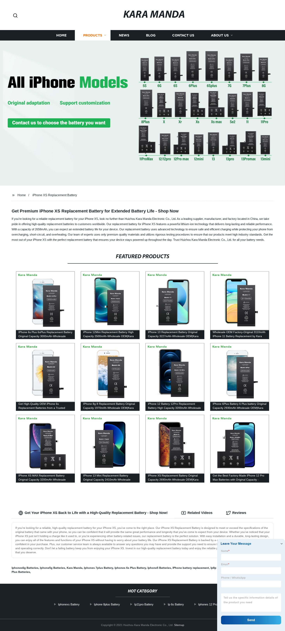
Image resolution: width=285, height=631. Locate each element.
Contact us (183, 35)
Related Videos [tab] (199, 513)
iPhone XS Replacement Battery (54, 195)
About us (220, 35)
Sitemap (179, 625)
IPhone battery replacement (191, 567)
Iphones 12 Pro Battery (212, 604)
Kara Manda (74, 567)
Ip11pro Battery (143, 604)
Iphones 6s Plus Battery (130, 567)
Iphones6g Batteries (25, 567)
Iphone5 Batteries (159, 567)
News (124, 35)
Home (61, 35)
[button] (15, 16)
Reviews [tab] (239, 513)
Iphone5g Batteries (52, 567)
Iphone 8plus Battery (107, 604)
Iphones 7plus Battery (98, 567)
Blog (150, 35)
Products (92, 35)
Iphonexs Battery (68, 604)
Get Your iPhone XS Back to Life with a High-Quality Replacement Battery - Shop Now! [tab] (96, 513)
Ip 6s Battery (176, 604)
